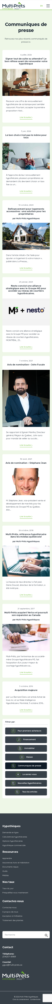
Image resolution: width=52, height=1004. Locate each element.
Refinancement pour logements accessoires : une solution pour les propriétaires (26, 211)
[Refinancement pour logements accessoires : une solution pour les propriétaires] (26, 238)
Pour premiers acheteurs (29, 731)
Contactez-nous (9, 907)
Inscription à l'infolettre (12, 916)
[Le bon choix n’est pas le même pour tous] (26, 158)
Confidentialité (35, 999)
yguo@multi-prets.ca (12, 965)
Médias (5, 875)
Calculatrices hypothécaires (14, 837)
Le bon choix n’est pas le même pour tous (26, 136)
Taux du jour (7, 888)
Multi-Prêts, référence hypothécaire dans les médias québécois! (26, 535)
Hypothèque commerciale (13, 845)
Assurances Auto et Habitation (15, 863)
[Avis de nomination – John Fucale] (26, 400)
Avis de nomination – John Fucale (26, 364)
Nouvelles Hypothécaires (29, 783)
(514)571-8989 (9, 956)
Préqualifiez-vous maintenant (15, 893)
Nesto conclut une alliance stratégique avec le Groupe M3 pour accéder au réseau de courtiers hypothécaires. (26, 290)
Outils (4, 871)
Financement (29, 739)
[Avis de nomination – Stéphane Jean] (26, 483)
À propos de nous (10, 912)
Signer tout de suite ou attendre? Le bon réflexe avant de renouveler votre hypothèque (26, 61)
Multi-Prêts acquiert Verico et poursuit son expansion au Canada (26, 613)
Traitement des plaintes (12, 920)
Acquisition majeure (26, 690)
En (41, 6)
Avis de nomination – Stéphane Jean (26, 463)
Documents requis (10, 867)
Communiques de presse (29, 765)
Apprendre (7, 858)
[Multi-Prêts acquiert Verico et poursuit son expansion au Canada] (26, 639)
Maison (29, 757)
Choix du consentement (21, 999)
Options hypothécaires (12, 841)
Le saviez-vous (30, 774)
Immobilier (29, 748)
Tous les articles (29, 792)
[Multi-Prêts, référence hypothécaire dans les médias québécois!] (26, 563)
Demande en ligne (10, 832)
